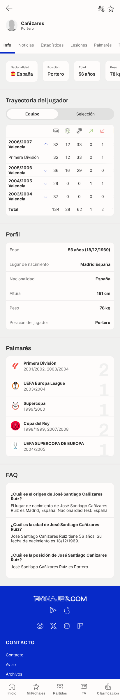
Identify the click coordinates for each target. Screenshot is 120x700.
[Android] (53, 610)
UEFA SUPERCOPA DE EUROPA (54, 443)
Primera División (23, 157)
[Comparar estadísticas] (101, 8)
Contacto (14, 654)
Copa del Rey (37, 423)
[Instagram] (66, 625)
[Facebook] (40, 625)
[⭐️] (110, 8)
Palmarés (103, 44)
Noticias (26, 44)
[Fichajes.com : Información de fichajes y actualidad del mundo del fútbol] (60, 599)
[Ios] (66, 610)
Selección (85, 113)
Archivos (14, 673)
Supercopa (34, 403)
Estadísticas (52, 44)
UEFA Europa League (44, 383)
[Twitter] (53, 625)
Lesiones (78, 44)
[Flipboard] (80, 625)
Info (7, 44)
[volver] (9, 9)
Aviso (11, 664)
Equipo (32, 113)
